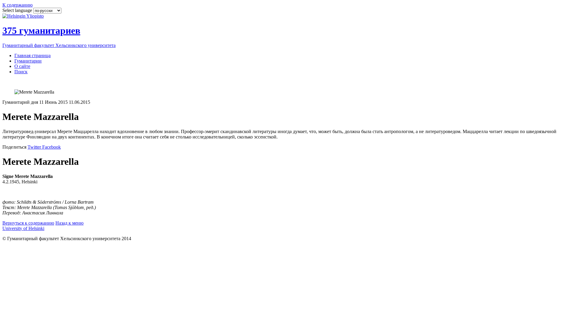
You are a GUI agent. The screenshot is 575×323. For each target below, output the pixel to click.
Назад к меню (69, 223)
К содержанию (17, 4)
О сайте (22, 66)
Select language (17, 10)
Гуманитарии (28, 60)
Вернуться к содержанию (28, 223)
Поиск (21, 71)
